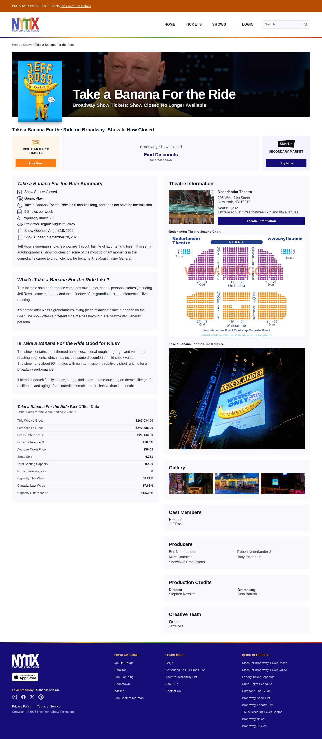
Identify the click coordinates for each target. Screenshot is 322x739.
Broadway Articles (254, 726)
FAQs (169, 663)
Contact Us (173, 691)
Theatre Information (261, 221)
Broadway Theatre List (257, 705)
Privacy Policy (21, 706)
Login (247, 24)
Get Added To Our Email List (185, 670)
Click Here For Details (75, 6)
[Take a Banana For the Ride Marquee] (237, 398)
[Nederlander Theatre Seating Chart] (237, 286)
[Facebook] (23, 697)
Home (170, 24)
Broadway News (253, 719)
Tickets (194, 24)
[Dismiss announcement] (306, 6)
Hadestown (122, 684)
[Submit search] (306, 24)
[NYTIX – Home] (25, 25)
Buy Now (35, 163)
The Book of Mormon (129, 698)
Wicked (119, 691)
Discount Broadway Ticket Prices (264, 663)
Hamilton (120, 670)
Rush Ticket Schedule (257, 684)
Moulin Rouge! (124, 663)
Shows (219, 24)
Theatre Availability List (181, 677)
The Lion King (124, 677)
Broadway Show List (256, 698)
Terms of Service (48, 706)
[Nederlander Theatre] (191, 207)
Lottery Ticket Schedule (258, 677)
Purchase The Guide (256, 691)
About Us (171, 684)
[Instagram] (14, 697)
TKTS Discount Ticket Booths (262, 712)
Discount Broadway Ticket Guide (264, 670)
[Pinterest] (41, 697)
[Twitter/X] (32, 697)
